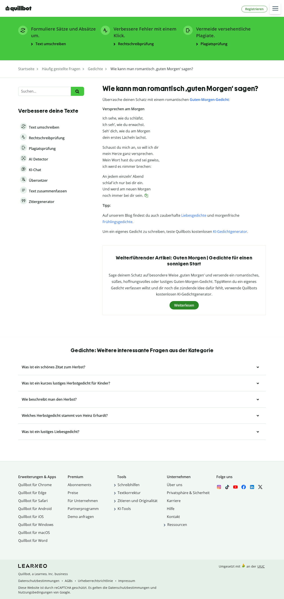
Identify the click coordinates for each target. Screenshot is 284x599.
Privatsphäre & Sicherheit (188, 492)
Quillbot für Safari (33, 500)
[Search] (77, 91)
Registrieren (254, 9)
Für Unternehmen (83, 500)
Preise (73, 492)
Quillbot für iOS (31, 516)
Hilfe (170, 508)
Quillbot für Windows (35, 524)
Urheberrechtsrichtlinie (95, 581)
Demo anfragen (81, 516)
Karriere (174, 500)
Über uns (174, 484)
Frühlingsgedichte (117, 221)
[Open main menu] (275, 8)
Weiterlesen (184, 305)
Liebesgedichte (193, 215)
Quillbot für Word (32, 540)
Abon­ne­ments (79, 484)
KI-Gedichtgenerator (230, 231)
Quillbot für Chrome (35, 484)
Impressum (126, 581)
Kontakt (173, 516)
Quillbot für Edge (32, 492)
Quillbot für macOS (34, 532)
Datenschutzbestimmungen (38, 581)
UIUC (261, 566)
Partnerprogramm (83, 508)
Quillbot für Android (35, 508)
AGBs (69, 581)
